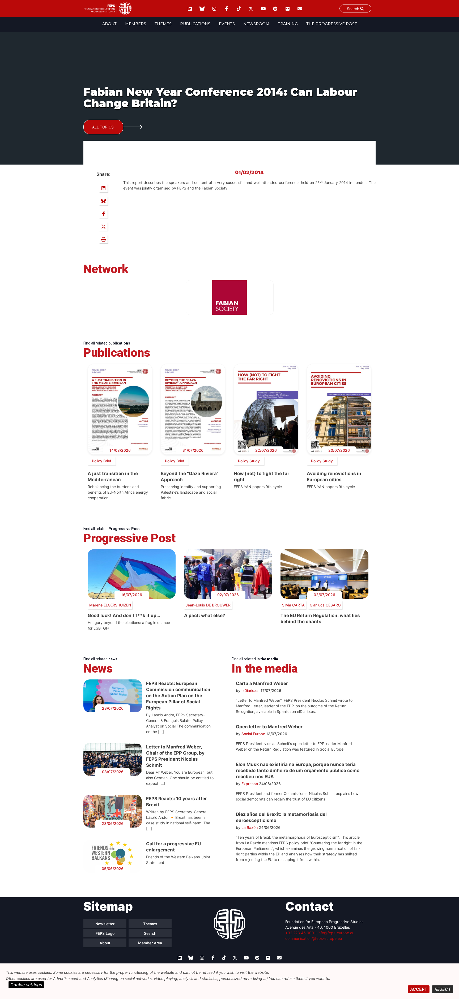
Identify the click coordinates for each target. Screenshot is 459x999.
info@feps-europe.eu (336, 933)
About (109, 23)
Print (103, 239)
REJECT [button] (443, 989)
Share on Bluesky (103, 201)
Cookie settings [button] (26, 984)
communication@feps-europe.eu (313, 938)
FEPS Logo (105, 933)
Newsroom (256, 23)
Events (227, 23)
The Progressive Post (331, 23)
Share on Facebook (103, 213)
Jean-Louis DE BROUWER (208, 605)
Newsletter (104, 924)
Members (135, 23)
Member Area (150, 943)
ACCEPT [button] (418, 989)
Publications (195, 23)
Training (288, 23)
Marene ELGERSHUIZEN (110, 605)
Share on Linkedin (103, 188)
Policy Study (249, 461)
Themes (163, 23)
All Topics (103, 127)
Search (353, 8)
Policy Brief (101, 461)
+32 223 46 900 (299, 933)
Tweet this (103, 226)
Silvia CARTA (293, 605)
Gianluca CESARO (325, 605)
